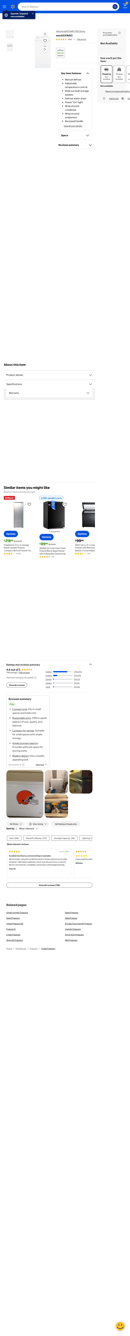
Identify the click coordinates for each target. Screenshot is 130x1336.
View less (40, 764)
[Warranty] (88, 393)
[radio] (60, 53)
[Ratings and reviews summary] (90, 663)
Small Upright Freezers (17, 912)
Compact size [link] (19, 709)
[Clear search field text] (111, 7)
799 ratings (81, 39)
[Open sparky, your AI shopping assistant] (120, 1326)
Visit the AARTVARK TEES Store (70, 31)
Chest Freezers (13, 934)
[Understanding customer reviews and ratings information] (35, 677)
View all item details (73, 126)
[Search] (115, 6)
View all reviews (17, 685)
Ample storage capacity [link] (25, 743)
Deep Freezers (71, 912)
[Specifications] (90, 384)
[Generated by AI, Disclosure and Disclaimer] (23, 764)
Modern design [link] (20, 755)
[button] (39, 52)
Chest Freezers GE (14, 923)
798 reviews (24, 672)
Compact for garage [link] (23, 730)
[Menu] (5, 6)
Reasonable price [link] (21, 717)
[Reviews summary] (74, 39)
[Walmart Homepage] (12, 6)
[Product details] (90, 375)
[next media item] (45, 49)
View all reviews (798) (49, 885)
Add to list (114, 98)
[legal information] (119, 33)
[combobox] (68, 7)
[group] (71, 39)
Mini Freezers (71, 940)
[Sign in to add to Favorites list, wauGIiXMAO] (45, 40)
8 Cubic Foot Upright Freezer (78, 923)
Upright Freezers (73, 929)
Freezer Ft (11, 929)
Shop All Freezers (14, 940)
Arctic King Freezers (74, 934)
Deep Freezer (71, 918)
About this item (15, 365)
